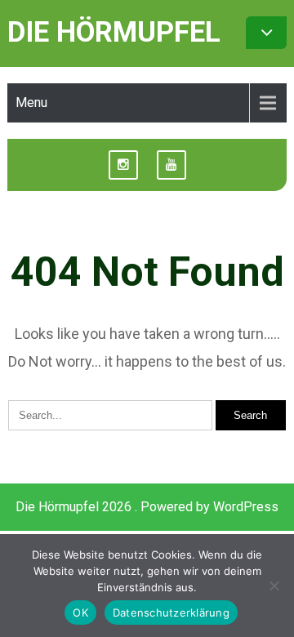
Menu (31, 102)
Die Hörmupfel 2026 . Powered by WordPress (147, 506)
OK (80, 612)
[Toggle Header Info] (266, 32)
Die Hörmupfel (113, 32)
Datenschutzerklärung (171, 612)
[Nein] (273, 585)
